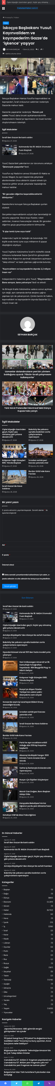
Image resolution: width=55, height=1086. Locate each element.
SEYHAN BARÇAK (13, 49)
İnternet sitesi (8, 565)
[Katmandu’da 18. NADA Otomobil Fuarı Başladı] (9, 150)
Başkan (7, 889)
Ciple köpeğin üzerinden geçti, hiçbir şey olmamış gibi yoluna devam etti (14, 433)
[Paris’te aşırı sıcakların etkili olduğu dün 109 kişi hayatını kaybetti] (10, 746)
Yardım (6, 1000)
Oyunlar (7, 947)
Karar (6, 935)
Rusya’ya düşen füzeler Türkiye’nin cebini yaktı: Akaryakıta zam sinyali (30, 692)
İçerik (6, 922)
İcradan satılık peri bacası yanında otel (38, 461)
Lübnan (7, 943)
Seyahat (7, 971)
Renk (6, 955)
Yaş (5, 1004)
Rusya (6, 963)
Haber (16, 17)
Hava (6, 918)
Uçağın (7, 984)
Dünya (6, 898)
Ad (4, 545)
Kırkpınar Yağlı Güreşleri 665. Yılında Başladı (13, 461)
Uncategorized (10, 996)
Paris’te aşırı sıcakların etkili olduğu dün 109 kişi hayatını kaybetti (33, 745)
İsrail (6, 930)
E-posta (6, 555)
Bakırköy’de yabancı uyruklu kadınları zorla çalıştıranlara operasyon (39, 433)
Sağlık (6, 967)
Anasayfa (8, 17)
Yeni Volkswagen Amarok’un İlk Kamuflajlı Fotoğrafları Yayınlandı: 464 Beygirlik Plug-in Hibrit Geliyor (35, 666)
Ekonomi (7, 902)
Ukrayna (7, 988)
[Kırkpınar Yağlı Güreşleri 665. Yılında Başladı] (14, 451)
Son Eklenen (28, 597)
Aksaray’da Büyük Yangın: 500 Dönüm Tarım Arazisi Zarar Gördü (34, 758)
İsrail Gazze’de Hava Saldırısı (12, 487)
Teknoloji (7, 980)
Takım (6, 976)
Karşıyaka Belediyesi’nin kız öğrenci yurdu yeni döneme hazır (35, 804)
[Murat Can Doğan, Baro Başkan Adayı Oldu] (10, 795)
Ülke (5, 992)
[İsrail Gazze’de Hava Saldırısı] (14, 477)
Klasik (6, 939)
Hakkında (7, 914)
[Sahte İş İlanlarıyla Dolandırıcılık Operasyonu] (10, 772)
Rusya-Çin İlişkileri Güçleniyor (33, 779)
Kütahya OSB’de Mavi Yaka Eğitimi (19, 815)
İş (4, 926)
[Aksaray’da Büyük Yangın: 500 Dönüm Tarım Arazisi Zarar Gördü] (10, 759)
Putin (6, 951)
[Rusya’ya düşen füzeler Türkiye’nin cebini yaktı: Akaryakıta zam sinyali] (10, 693)
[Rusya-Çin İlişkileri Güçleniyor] (10, 783)
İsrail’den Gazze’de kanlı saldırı (17, 137)
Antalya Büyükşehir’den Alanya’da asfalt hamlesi (27, 635)
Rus (5, 959)
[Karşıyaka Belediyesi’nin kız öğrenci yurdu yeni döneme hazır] (10, 807)
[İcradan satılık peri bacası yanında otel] (41, 451)
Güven (6, 906)
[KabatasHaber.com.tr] (27, 8)
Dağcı (6, 894)
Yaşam (6, 1008)
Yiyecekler (8, 1012)
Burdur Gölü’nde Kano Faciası (39, 472)
